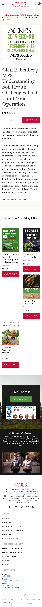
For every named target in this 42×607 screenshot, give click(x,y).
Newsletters (7, 564)
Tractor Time (21, 399)
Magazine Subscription (12, 548)
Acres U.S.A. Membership (13, 530)
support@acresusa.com (13, 581)
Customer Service (10, 556)
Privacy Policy (8, 534)
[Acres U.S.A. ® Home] (19, 4)
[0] (39, 4)
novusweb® (27, 604)
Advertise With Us (10, 538)
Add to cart (10, 274)
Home (4, 13)
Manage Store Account (12, 552)
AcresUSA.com (8, 518)
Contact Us (7, 560)
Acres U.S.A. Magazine (11, 526)
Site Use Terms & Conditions (27, 599)
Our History (7, 522)
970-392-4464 (8, 576)
